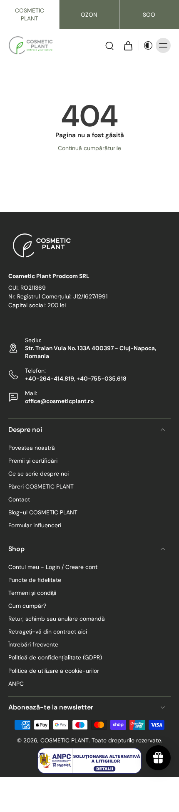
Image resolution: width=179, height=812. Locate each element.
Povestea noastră (31, 447)
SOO (149, 14)
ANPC (16, 683)
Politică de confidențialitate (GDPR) (55, 658)
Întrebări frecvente (33, 645)
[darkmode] (146, 45)
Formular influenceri (34, 525)
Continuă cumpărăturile (89, 148)
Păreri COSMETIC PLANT (41, 486)
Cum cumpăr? (27, 606)
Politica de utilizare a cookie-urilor (53, 670)
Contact (19, 500)
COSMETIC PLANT (29, 14)
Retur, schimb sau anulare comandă (56, 619)
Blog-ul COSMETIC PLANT (42, 512)
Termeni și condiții (32, 593)
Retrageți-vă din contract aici (47, 632)
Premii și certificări (32, 460)
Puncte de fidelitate (34, 580)
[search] (109, 45)
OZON (89, 14)
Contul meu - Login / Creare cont (52, 567)
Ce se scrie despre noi (38, 473)
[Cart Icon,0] (128, 45)
